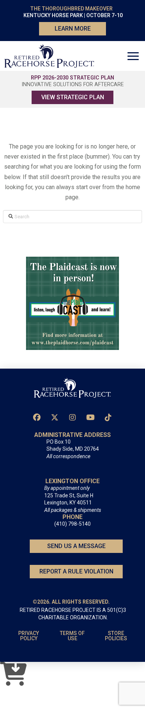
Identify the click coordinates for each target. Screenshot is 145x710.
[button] (133, 56)
